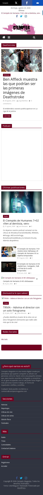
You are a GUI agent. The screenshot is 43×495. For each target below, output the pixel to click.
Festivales (5, 423)
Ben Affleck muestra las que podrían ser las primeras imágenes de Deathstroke (20, 88)
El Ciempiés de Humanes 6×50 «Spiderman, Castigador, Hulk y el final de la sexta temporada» (28, 267)
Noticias (6, 75)
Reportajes (5, 408)
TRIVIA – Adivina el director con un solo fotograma (21, 309)
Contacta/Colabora (8, 448)
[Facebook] (27, 3)
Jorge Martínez (23, 101)
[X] (16, 3)
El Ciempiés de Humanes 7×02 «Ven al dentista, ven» (20, 13)
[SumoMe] (37, 3)
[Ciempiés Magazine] (21, 23)
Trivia (6, 303)
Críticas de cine (6, 412)
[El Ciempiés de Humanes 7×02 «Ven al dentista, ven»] (21, 192)
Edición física (6, 419)
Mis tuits (4, 339)
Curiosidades (6, 445)
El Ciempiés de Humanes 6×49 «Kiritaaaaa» (20, 280)
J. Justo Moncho (21, 313)
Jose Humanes (23, 226)
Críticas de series (7, 416)
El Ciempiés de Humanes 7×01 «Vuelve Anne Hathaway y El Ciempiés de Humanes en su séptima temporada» (28, 252)
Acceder (4, 466)
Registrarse (5, 462)
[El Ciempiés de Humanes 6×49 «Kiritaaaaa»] (18, 278)
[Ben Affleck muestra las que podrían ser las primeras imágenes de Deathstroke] (21, 50)
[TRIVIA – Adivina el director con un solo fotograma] (21, 298)
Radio (6, 216)
